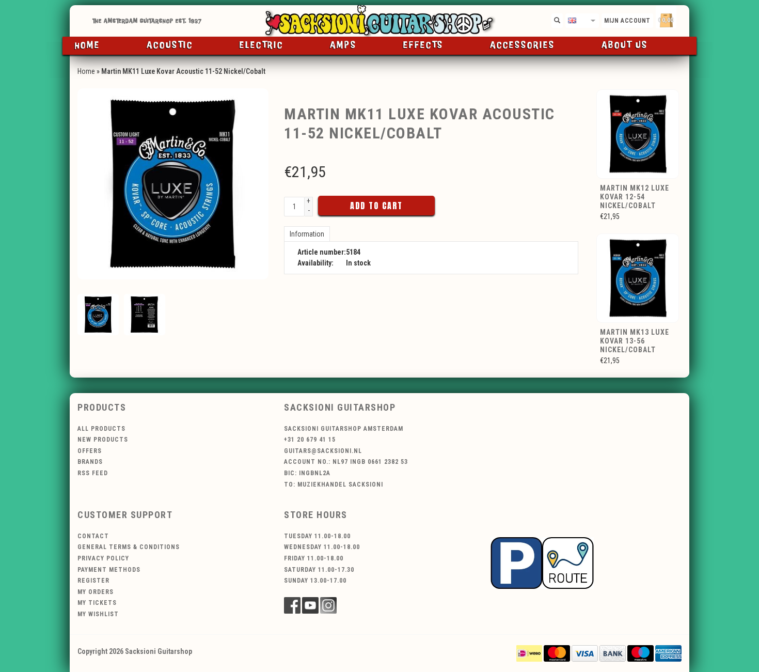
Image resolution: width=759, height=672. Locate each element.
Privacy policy (103, 558)
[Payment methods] (529, 653)
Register (93, 580)
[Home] (379, 21)
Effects (423, 45)
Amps (343, 45)
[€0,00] (684, 18)
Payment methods (108, 569)
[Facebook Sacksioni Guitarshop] (292, 605)
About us (625, 45)
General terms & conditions (128, 547)
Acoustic (170, 45)
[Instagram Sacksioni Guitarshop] (328, 605)
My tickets (97, 602)
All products (101, 428)
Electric (261, 45)
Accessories (522, 45)
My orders (95, 592)
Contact (93, 536)
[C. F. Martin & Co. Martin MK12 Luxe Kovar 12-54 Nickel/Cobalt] (638, 133)
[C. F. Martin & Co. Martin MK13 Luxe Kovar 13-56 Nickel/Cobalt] (638, 277)
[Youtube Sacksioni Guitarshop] (310, 605)
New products (102, 439)
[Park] (542, 562)
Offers (89, 451)
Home (87, 45)
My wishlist (98, 614)
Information (307, 234)
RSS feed (92, 473)
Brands (90, 461)
